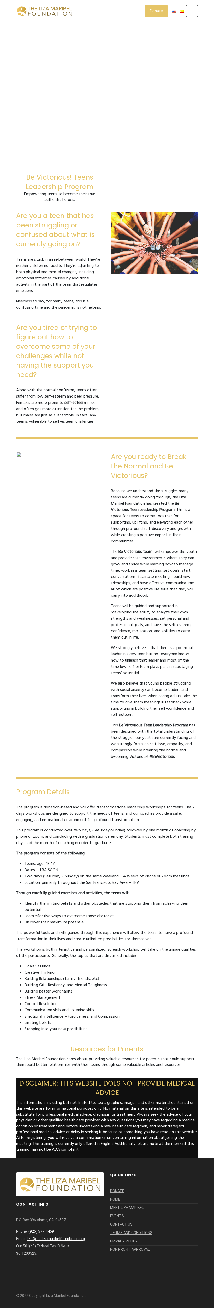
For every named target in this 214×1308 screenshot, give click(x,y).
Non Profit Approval (130, 1249)
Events (117, 1216)
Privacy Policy (124, 1241)
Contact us (121, 1224)
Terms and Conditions (131, 1233)
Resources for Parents (107, 1049)
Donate (156, 11)
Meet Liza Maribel (127, 1208)
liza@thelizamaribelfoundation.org (56, 1239)
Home (115, 1199)
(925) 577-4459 (41, 1231)
